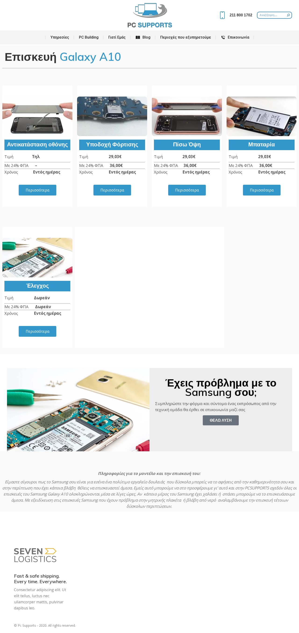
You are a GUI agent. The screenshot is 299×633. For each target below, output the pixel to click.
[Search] (288, 15)
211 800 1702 (241, 15)
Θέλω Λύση (221, 420)
